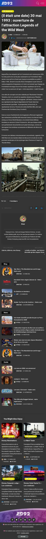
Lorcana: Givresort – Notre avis (24, 389)
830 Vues (6, 461)
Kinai (11, 34)
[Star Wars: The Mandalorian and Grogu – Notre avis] (7, 272)
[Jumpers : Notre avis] (7, 380)
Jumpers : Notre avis (21, 379)
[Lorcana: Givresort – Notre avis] (7, 391)
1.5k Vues (6, 504)
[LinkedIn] (25, 520)
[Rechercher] (37, 3)
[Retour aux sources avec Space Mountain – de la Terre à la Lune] (7, 342)
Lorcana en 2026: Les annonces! (25, 368)
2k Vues (28, 459)
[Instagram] (21, 520)
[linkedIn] (14, 38)
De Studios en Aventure (22, 291)
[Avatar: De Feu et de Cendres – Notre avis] (7, 304)
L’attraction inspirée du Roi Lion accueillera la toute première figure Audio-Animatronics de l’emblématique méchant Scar (29, 330)
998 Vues (28, 501)
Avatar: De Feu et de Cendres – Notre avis (28, 302)
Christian (19, 273)
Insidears (14, 201)
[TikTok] (34, 520)
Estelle (18, 322)
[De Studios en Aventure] (7, 293)
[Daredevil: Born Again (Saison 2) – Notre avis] (7, 282)
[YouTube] (29, 520)
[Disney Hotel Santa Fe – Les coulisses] (34, 473)
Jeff (17, 294)
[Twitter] (12, 38)
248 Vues (25, 34)
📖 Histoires (7, 11)
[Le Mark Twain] (34, 430)
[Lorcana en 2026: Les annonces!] (7, 370)
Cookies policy (25, 533)
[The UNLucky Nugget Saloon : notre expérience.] (7, 402)
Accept (23, 536)
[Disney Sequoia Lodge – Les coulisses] (12, 473)
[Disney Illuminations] (12, 430)
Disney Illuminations (9, 441)
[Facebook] (9, 38)
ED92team (19, 404)
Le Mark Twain (29, 441)
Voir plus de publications (23, 226)
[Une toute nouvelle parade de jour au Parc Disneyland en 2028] (7, 320)
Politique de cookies (27, 526)
